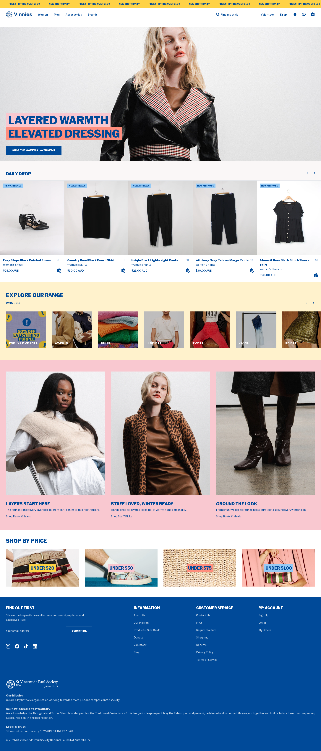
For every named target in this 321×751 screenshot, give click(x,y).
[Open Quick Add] (59, 270)
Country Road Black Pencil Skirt (91, 260)
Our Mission (141, 622)
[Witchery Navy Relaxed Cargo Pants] (225, 218)
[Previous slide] (307, 172)
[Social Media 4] (35, 646)
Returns (201, 645)
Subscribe (79, 630)
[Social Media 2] (17, 646)
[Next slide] (314, 172)
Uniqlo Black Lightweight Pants (154, 260)
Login (262, 622)
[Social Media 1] (8, 646)
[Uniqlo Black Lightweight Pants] (160, 218)
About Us (139, 615)
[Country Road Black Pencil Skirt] (96, 218)
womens (13, 303)
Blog (137, 652)
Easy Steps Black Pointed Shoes (27, 260)
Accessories (74, 14)
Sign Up (263, 615)
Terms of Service (206, 659)
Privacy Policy (204, 652)
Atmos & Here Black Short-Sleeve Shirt (284, 262)
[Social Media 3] (26, 646)
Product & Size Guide (147, 630)
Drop (283, 14)
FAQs (199, 622)
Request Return (206, 630)
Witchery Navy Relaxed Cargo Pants (222, 260)
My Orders (265, 630)
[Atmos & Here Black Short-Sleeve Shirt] (289, 218)
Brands (93, 14)
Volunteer (267, 14)
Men (57, 14)
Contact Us (203, 615)
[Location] (295, 14)
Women (43, 14)
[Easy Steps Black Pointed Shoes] (32, 218)
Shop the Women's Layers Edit (33, 150)
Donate (138, 637)
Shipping (202, 637)
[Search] (218, 14)
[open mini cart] (313, 14)
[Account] (304, 14)
